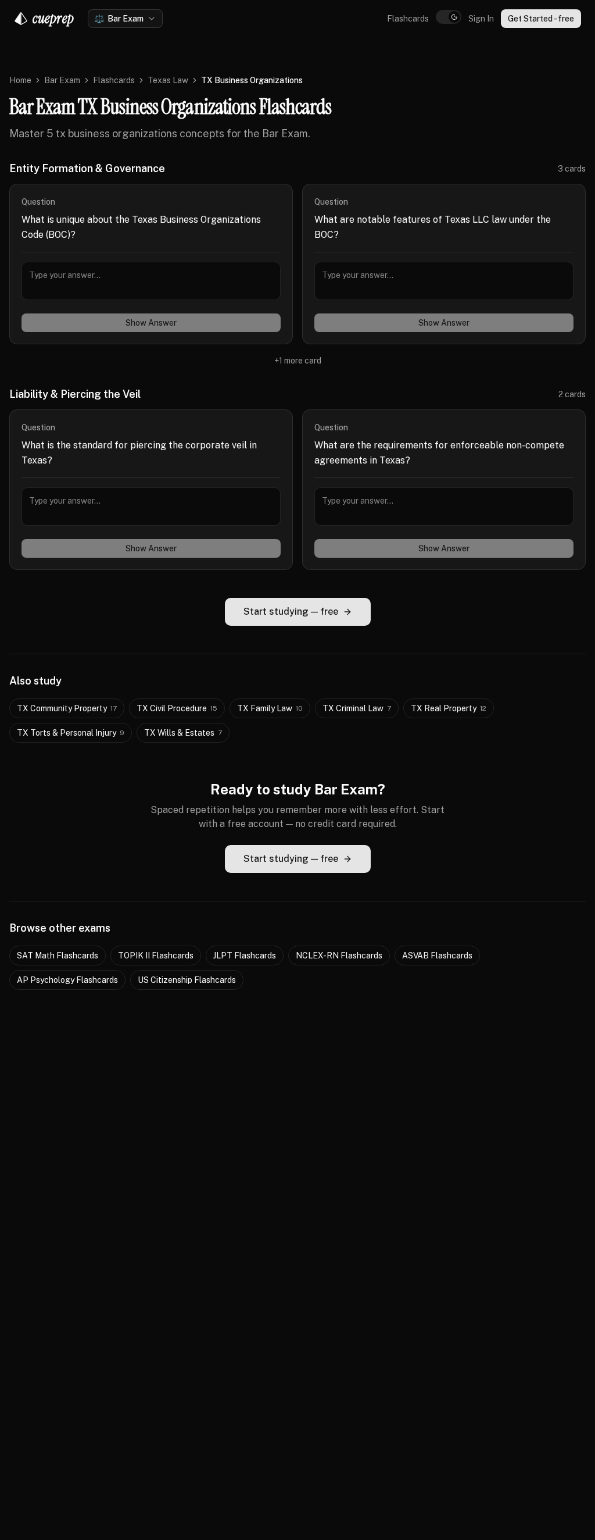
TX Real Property (448, 708)
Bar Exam (62, 80)
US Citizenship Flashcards (187, 980)
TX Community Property (67, 708)
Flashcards (408, 18)
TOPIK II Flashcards (155, 955)
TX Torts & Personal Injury (70, 732)
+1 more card (297, 360)
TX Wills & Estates (183, 732)
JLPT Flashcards (244, 955)
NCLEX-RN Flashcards (339, 955)
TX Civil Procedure (177, 708)
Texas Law (168, 80)
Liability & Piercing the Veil (75, 394)
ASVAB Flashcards (437, 955)
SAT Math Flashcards (57, 955)
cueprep (53, 18)
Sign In (481, 18)
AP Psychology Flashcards (67, 980)
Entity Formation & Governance (87, 168)
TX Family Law (270, 708)
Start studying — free (290, 611)
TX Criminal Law (356, 708)
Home (20, 80)
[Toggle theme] (448, 17)
